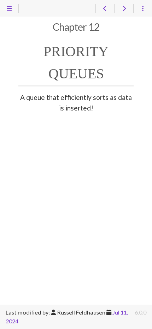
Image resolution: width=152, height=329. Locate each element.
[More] (142, 8)
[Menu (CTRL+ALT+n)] (9, 8)
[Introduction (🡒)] (123, 8)
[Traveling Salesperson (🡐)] (104, 8)
